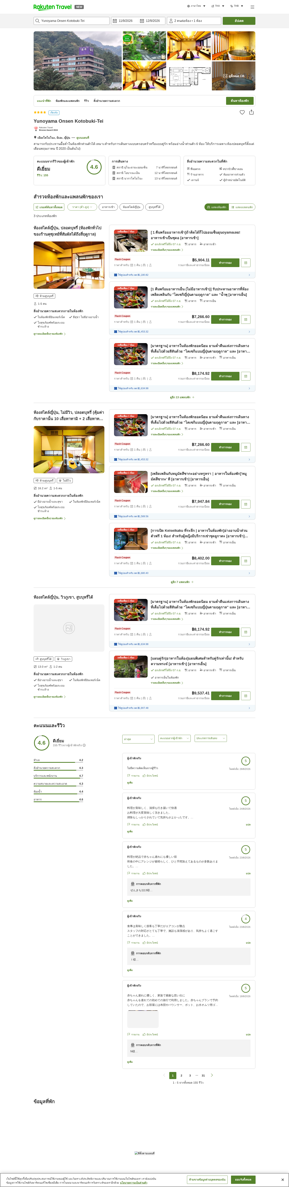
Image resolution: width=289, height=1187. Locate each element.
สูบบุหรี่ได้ (154, 207)
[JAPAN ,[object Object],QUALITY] (46, 129)
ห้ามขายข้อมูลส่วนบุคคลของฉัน (207, 1179)
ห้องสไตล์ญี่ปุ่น (131, 207)
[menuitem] (197, 6)
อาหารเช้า (108, 207)
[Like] (242, 112)
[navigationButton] (164, 1075)
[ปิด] (282, 1179)
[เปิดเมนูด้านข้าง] (252, 7)
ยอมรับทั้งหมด (243, 1179)
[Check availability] (245, 262)
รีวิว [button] (86, 100)
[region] (144, 1180)
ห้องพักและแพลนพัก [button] (67, 100)
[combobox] (72, 21)
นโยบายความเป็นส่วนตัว (133, 1182)
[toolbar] (138, 21)
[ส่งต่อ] (251, 112)
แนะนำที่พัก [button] (44, 100)
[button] (52, 7)
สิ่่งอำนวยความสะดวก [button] (107, 100)
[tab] (216, 207)
